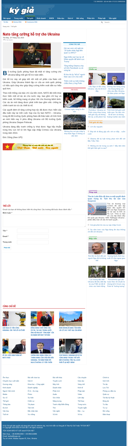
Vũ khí (55, 414)
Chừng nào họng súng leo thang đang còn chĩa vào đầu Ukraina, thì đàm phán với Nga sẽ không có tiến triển (42, 358)
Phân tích (90, 18)
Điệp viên (93, 239)
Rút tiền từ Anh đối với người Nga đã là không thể (97, 258)
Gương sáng (7, 384)
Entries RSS (17, 22)
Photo (30, 394)
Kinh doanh (41, 18)
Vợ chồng (31, 414)
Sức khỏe (56, 398)
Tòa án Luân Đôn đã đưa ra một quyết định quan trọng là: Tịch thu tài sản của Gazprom (106, 198)
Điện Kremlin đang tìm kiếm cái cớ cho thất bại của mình (70, 329)
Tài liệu (5, 22)
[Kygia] (21, 10)
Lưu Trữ (106, 388)
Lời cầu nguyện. (96, 127)
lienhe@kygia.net (14, 436)
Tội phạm (31, 404)
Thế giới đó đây (95, 122)
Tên (5, 231)
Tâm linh (31, 408)
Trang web (7, 242)
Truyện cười (57, 381)
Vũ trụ (80, 414)
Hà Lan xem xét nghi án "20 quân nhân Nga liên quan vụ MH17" (73, 50)
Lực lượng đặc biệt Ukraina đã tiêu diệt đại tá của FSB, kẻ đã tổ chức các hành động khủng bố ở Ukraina (97, 283)
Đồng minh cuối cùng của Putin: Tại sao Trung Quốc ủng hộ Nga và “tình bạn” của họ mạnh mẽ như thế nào (42, 331)
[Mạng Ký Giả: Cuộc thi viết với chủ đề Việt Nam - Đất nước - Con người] (32, 147)
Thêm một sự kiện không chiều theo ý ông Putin (74, 82)
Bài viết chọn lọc (34, 377)
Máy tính (56, 384)
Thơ (54, 408)
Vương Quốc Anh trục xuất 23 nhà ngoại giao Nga (116, 258)
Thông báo (6, 404)
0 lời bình (9, 40)
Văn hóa (6, 411)
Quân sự (106, 394)
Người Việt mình (9, 391)
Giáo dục (60, 18)
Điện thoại (106, 414)
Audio (55, 394)
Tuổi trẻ (5, 414)
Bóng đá (106, 401)
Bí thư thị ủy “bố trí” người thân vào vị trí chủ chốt (74, 75)
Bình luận (7, 213)
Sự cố (5, 398)
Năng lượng (57, 401)
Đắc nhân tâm (33, 411)
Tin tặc (105, 384)
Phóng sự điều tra (109, 391)
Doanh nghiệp (33, 388)
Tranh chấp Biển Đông (61, 404)
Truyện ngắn (82, 408)
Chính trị (106, 377)
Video (80, 394)
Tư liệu (105, 404)
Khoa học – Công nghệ (36, 384)
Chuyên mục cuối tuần (11, 381)
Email (5, 236)
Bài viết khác (57, 377)
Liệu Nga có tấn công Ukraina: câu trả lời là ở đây (13, 329)
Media (5, 394)
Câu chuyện (82, 377)
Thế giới (30, 18)
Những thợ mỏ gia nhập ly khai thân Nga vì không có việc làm (74, 133)
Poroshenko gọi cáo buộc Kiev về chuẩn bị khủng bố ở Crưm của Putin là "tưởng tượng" (116, 282)
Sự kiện (31, 398)
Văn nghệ (112, 18)
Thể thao (81, 401)
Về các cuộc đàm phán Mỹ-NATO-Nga (12, 356)
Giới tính (106, 381)
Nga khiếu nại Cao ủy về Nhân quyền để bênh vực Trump (74, 59)
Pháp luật (101, 18)
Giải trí (70, 18)
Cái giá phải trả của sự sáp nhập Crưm (105, 225)
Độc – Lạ (81, 411)
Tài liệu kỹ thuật (108, 398)
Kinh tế (80, 388)
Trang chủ (6, 26)
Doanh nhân (57, 388)
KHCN (51, 18)
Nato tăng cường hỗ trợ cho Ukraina (31, 34)
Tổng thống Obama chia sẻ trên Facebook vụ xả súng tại (74, 68)
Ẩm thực (6, 377)
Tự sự (105, 408)
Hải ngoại (7, 18)
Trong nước (18, 18)
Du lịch (5, 408)
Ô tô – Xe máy (33, 391)
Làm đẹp (81, 398)
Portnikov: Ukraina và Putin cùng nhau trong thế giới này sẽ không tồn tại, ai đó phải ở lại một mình (70, 358)
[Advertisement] (32, 179)
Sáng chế (81, 384)
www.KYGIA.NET (28, 431)
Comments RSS (32, 22)
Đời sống (80, 18)
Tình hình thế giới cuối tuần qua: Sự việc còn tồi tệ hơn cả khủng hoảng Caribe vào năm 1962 (116, 114)
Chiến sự (93, 69)
